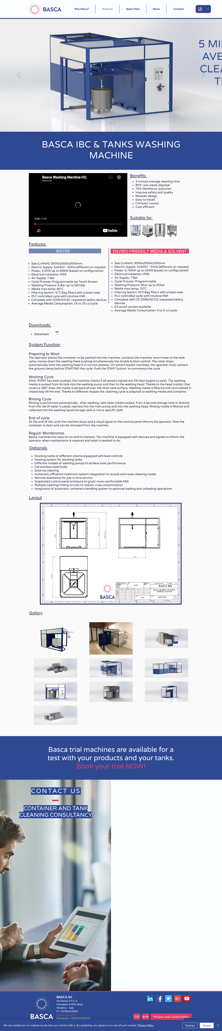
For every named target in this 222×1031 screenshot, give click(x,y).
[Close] (218, 1025)
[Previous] (18, 75)
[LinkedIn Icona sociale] (150, 998)
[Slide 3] (114, 123)
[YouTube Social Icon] (186, 998)
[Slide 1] (107, 123)
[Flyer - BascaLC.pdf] (57, 333)
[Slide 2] (111, 123)
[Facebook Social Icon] (159, 998)
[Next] (203, 75)
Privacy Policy (145, 1025)
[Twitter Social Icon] (168, 998)
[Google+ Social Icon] (177, 998)
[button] (156, 9)
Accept (207, 1025)
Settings (190, 1025)
